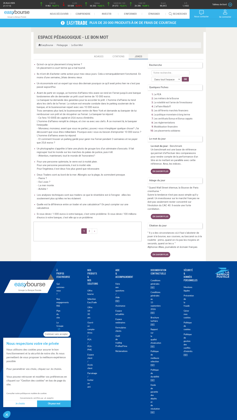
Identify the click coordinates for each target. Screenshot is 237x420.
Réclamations (116, 351)
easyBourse (47, 45)
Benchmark (176, 146)
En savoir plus (160, 171)
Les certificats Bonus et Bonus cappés (173, 118)
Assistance (116, 306)
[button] (7, 414)
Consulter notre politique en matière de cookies (26, 393)
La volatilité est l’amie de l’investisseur (173, 102)
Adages (99, 56)
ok (185, 79)
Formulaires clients (116, 329)
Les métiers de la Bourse (166, 98)
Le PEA (157, 94)
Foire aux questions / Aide (116, 291)
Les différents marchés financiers (171, 110)
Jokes (138, 56)
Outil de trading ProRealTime (116, 341)
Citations (118, 56)
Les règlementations (164, 122)
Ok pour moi (54, 404)
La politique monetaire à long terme (172, 114)
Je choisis (20, 404)
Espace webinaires (116, 321)
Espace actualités (116, 312)
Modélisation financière (166, 126)
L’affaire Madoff (162, 106)
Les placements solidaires (167, 130)
